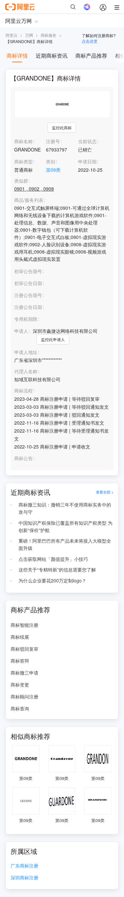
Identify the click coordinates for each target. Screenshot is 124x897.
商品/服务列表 (28, 200)
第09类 (53, 169)
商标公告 (23, 458)
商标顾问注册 (24, 696)
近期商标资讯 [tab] (51, 55)
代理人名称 (25, 371)
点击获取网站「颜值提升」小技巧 (53, 559)
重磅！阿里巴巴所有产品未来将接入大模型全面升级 (65, 544)
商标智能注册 (24, 625)
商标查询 (20, 708)
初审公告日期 (28, 283)
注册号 (53, 141)
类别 (50, 161)
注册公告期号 (28, 295)
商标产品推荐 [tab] (91, 55)
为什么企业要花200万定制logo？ (52, 580)
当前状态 (87, 141)
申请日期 (87, 161)
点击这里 (90, 41)
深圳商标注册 (24, 877)
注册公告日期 (28, 307)
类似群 (21, 181)
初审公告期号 (28, 271)
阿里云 (12, 35)
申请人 (21, 331)
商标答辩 (20, 660)
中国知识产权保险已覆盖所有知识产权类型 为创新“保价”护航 (65, 526)
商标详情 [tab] (17, 55)
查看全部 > (104, 492)
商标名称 (23, 141)
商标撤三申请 (24, 672)
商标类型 (23, 161)
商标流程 (23, 391)
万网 (29, 35)
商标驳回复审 (24, 648)
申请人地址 (25, 352)
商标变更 (20, 684)
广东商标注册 (24, 866)
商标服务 (49, 35)
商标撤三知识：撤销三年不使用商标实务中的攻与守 (65, 508)
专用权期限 (25, 319)
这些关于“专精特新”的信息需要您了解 (57, 569)
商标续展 (20, 636)
